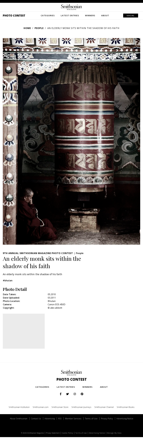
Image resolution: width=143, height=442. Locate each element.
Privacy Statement (53, 433)
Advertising (50, 418)
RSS (60, 418)
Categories (48, 15)
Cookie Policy (67, 433)
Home (27, 28)
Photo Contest (14, 15)
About (105, 15)
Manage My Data (114, 433)
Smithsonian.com (40, 407)
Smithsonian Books (125, 407)
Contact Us (36, 418)
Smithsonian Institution (19, 407)
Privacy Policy (107, 418)
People (39, 28)
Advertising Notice (124, 418)
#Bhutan (7, 280)
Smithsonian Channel (104, 407)
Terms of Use (91, 418)
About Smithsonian (18, 418)
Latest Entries (70, 15)
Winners (90, 15)
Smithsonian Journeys (81, 407)
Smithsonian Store (60, 407)
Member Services (73, 418)
